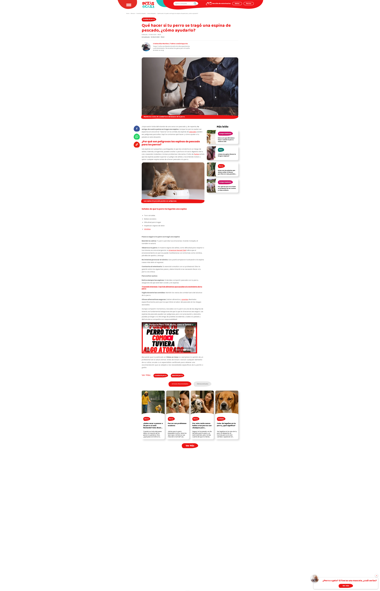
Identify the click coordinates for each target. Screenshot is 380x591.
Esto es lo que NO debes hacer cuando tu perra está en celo (226, 140)
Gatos (237, 3)
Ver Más (190, 446)
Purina (196, 154)
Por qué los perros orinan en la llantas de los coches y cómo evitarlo (227, 188)
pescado (192, 132)
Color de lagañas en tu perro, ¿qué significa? (226, 424)
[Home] (148, 5)
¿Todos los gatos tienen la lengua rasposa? (227, 155)
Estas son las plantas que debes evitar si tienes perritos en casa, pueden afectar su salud (226, 173)
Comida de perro (149, 19)
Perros (248, 3)
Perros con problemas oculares (177, 424)
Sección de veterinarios (221, 3)
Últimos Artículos (202, 384)
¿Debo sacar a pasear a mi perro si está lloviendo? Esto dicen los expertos (153, 426)
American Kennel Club (177, 250)
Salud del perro (177, 375)
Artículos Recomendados (180, 384)
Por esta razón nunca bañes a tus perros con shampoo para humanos (202, 426)
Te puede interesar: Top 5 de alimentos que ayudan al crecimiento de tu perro (172, 288)
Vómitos (147, 229)
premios (185, 299)
